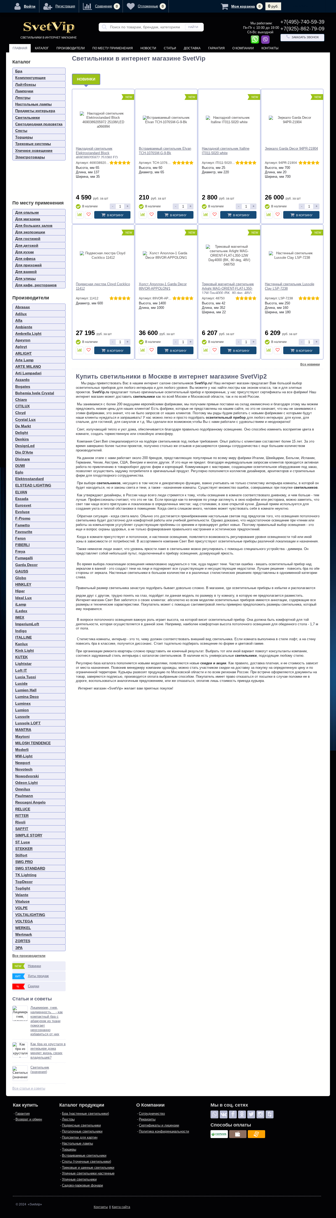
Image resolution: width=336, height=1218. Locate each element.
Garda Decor (26, 565)
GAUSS (21, 571)
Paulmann (24, 796)
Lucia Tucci (25, 677)
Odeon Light (26, 782)
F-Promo (22, 518)
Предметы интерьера (35, 111)
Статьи (170, 48)
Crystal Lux (25, 419)
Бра (18, 71)
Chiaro (21, 399)
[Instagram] (260, 1114)
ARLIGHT (23, 353)
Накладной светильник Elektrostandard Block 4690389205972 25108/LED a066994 (97, 155)
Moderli (22, 749)
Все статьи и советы (28, 1088)
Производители (70, 48)
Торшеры (24, 137)
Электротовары (30, 157)
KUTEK (21, 657)
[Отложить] (88, 215)
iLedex (21, 611)
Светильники (27, 117)
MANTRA (23, 729)
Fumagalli (24, 558)
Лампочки (24, 91)
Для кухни (24, 252)
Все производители (28, 956)
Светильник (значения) (39, 1069)
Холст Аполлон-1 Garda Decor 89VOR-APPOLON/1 (163, 286)
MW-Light (24, 756)
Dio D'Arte (24, 452)
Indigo (21, 631)
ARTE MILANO (28, 366)
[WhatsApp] (214, 1114)
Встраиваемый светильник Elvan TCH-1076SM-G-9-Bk (165, 151)
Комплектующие (30, 78)
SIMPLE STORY (28, 835)
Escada (21, 499)
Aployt (21, 346)
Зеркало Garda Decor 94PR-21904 (291, 148)
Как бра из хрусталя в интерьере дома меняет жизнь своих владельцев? (48, 1050)
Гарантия (216, 48)
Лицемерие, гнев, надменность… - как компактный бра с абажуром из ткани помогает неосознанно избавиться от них (46, 1021)
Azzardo (22, 380)
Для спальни (27, 212)
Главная (20, 48)
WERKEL (23, 928)
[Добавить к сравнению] (79, 215)
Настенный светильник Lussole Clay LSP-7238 (289, 286)
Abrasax (22, 307)
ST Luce (22, 842)
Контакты (270, 48)
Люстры (22, 97)
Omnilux (22, 789)
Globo (20, 578)
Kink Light (24, 650)
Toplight (22, 888)
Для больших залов (33, 225)
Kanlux (21, 644)
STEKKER (24, 849)
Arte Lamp (24, 360)
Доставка (192, 48)
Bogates (22, 386)
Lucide (21, 683)
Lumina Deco (27, 696)
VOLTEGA (24, 921)
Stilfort (21, 855)
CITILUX (22, 406)
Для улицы (25, 278)
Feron (20, 538)
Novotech (24, 769)
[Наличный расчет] (237, 1134)
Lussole (22, 716)
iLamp (20, 604)
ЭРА (19, 948)
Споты (21, 130)
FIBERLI (22, 545)
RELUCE (22, 809)
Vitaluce (22, 901)
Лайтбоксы (25, 84)
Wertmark (23, 934)
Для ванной (26, 272)
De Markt (23, 426)
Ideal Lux (23, 598)
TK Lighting (25, 875)
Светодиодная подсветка (38, 124)
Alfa (18, 320)
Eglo (19, 472)
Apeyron (22, 340)
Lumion (22, 710)
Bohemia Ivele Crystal (34, 393)
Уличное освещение (33, 150)
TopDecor (24, 882)
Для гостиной (27, 238)
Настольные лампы (33, 104)
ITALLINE (23, 637)
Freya (20, 551)
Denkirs (22, 439)
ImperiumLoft (27, 624)
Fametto (22, 525)
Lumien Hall (25, 690)
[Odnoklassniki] (242, 1114)
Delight (21, 432)
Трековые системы (33, 144)
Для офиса (25, 258)
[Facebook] (233, 1114)
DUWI (20, 466)
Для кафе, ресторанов (36, 285)
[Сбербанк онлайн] (219, 1134)
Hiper (20, 591)
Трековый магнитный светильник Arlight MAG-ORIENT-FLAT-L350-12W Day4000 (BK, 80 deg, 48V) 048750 (228, 290)
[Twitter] (251, 1114)
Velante (21, 895)
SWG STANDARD (30, 868)
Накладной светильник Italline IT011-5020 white (225, 151)
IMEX (19, 617)
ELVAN (21, 492)
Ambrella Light (28, 333)
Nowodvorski (27, 776)
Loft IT (21, 670)
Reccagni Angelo (30, 802)
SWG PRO (24, 862)
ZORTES (22, 941)
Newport (22, 763)
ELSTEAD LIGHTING (33, 485)
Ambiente (23, 327)
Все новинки (310, 364)
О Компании (243, 48)
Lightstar (23, 663)
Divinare (22, 459)
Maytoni (22, 736)
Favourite (23, 532)
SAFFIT (21, 829)
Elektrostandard (29, 479)
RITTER (22, 815)
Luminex (23, 703)
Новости (148, 48)
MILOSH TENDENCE (33, 743)
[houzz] (270, 1114)
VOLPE (21, 908)
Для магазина (27, 219)
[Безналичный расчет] (256, 1134)
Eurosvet (23, 505)
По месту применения (112, 48)
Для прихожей (28, 265)
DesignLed (25, 446)
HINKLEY (23, 584)
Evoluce (22, 512)
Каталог (42, 48)
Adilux (21, 314)
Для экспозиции (30, 232)
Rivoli (20, 822)
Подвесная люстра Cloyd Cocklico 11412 (103, 286)
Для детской (26, 245)
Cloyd (20, 413)
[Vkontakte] (224, 1114)
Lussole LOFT (28, 723)
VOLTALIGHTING (30, 915)
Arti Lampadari (28, 373)
